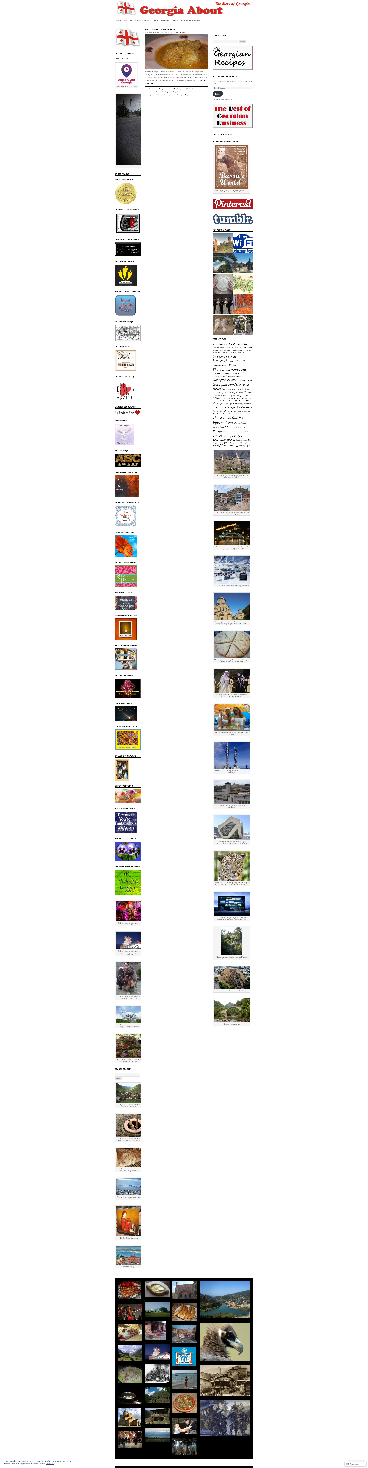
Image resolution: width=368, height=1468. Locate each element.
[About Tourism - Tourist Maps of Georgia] (243, 284)
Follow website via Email (225, 77)
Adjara (215, 344)
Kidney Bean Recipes (235, 395)
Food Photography (183, 92)
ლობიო (227, 442)
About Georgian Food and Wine (165, 89)
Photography (232, 407)
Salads (238, 411)
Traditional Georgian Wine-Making (237, 431)
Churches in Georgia (227, 350)
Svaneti (236, 413)
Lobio (215, 398)
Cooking (173, 92)
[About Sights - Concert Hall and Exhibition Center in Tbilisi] (223, 263)
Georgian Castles (236, 376)
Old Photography (219, 408)
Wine (250, 440)
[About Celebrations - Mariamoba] (223, 243)
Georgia (239, 369)
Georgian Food (152, 95)
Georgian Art (237, 373)
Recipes (166, 95)
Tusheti (224, 436)
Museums (237, 398)
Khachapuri (222, 395)
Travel (217, 435)
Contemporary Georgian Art (232, 352)
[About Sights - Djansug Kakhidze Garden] (243, 325)
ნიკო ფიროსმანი (237, 443)
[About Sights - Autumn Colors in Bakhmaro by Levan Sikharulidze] (243, 304)
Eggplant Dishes (243, 360)
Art (245, 344)
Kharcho (160, 95)
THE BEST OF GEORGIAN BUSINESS (186, 20)
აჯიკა (215, 443)
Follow (217, 94)
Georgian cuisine (196, 92)
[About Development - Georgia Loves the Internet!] (243, 243)
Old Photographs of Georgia (231, 402)
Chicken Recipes (164, 92)
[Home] (184, 8)
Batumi (216, 347)
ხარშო (188, 89)
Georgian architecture (221, 373)
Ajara (221, 344)
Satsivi (231, 414)
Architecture (235, 344)
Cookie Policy (50, 1463)
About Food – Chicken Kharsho (160, 29)
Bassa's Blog (156, 32)
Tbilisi (217, 417)
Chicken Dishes (197, 89)
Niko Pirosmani (240, 401)
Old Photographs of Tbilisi (242, 403)
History (248, 392)
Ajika (226, 344)
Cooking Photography (224, 358)
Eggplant (233, 360)
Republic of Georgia (224, 411)
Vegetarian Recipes (225, 439)
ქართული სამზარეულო (230, 445)
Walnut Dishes (242, 440)
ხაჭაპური (246, 445)
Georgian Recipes (161, 20)
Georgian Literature (229, 389)
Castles (222, 347)
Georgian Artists (221, 376)
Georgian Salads (224, 393)
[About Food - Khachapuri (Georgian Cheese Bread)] (223, 284)
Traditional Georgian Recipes (180, 95)
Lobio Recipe (223, 398)
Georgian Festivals (245, 380)
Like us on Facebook (223, 134)
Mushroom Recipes (227, 400)
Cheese (228, 347)
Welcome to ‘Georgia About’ (137, 20)
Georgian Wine (236, 392)
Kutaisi (246, 395)
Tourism (228, 418)
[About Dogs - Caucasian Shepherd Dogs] (223, 325)
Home (118, 20)
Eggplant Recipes (220, 364)
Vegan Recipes (234, 436)
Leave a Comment (179, 32)
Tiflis (223, 418)
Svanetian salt (244, 414)
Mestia (231, 398)
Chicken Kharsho (152, 92)
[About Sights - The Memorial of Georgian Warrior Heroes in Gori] (243, 263)
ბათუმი (220, 443)
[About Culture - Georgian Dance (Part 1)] (223, 304)
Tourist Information (228, 420)
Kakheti (215, 396)
